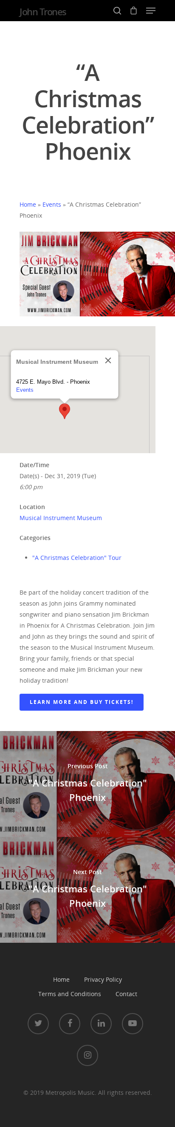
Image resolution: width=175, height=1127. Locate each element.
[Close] (108, 360)
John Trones (43, 11)
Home (28, 204)
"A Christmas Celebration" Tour (76, 558)
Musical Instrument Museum (61, 518)
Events (51, 204)
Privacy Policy (103, 979)
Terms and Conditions (69, 994)
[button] (64, 411)
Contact (126, 994)
